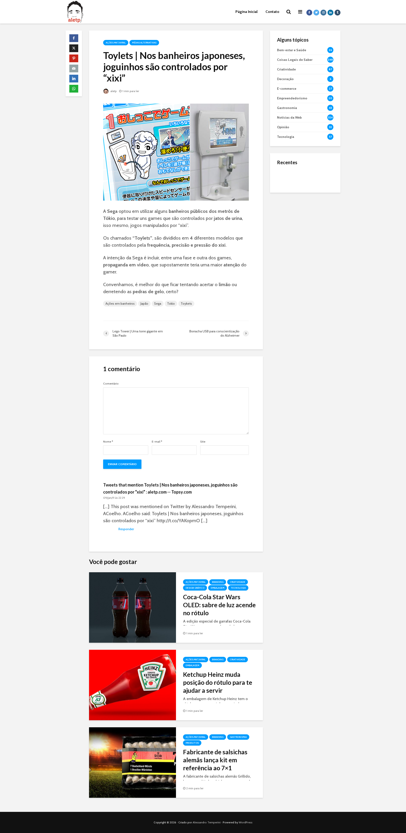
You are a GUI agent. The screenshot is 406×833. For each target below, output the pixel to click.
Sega (157, 303)
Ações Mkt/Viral (116, 42)
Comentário (111, 383)
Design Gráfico (195, 587)
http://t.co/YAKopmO (178, 520)
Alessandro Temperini (207, 822)
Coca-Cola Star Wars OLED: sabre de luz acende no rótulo (219, 605)
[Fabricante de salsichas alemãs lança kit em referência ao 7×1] (132, 762)
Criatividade (237, 582)
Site (202, 441)
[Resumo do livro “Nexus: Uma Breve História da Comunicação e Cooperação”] (286, 196)
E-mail (157, 441)
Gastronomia (238, 737)
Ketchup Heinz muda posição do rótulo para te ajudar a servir (217, 682)
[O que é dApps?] (286, 177)
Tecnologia (238, 587)
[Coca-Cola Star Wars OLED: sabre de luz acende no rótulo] (132, 607)
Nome (108, 441)
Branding (217, 582)
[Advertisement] (305, 270)
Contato (272, 11)
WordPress (245, 822)
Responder (126, 529)
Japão (144, 303)
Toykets (186, 303)
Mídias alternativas (144, 42)
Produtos (192, 742)
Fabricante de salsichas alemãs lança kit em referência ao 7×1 (215, 760)
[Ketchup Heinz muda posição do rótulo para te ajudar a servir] (132, 684)
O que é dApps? (311, 173)
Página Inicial (246, 11)
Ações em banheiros (120, 303)
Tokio (171, 303)
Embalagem (217, 587)
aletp (113, 91)
